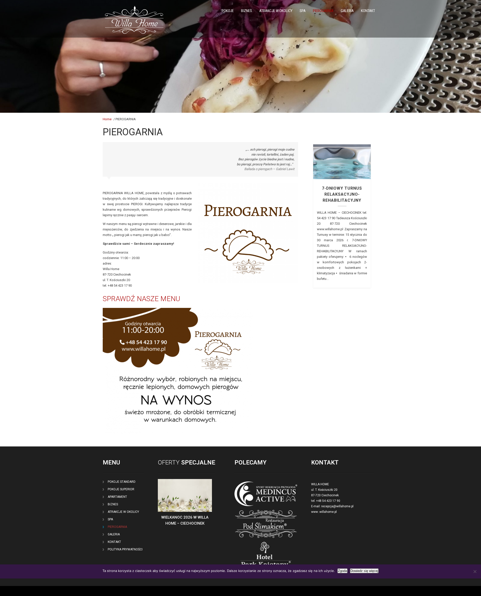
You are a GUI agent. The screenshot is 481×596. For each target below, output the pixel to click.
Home (107, 119)
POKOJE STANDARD (122, 482)
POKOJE (228, 11)
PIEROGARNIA (323, 11)
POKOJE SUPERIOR (121, 489)
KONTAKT (368, 11)
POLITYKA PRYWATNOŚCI (125, 549)
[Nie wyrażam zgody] (474, 571)
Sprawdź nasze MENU (142, 299)
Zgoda (342, 571)
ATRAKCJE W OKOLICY (275, 11)
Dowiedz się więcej (364, 571)
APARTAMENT (117, 497)
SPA (303, 11)
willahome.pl (328, 512)
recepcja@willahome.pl (337, 506)
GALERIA (347, 11)
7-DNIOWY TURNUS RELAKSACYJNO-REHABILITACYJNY (342, 161)
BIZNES (246, 11)
